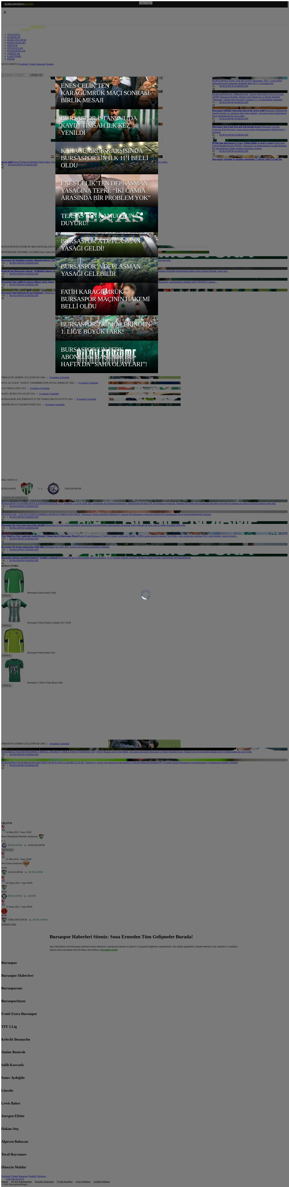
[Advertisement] (23, 226)
